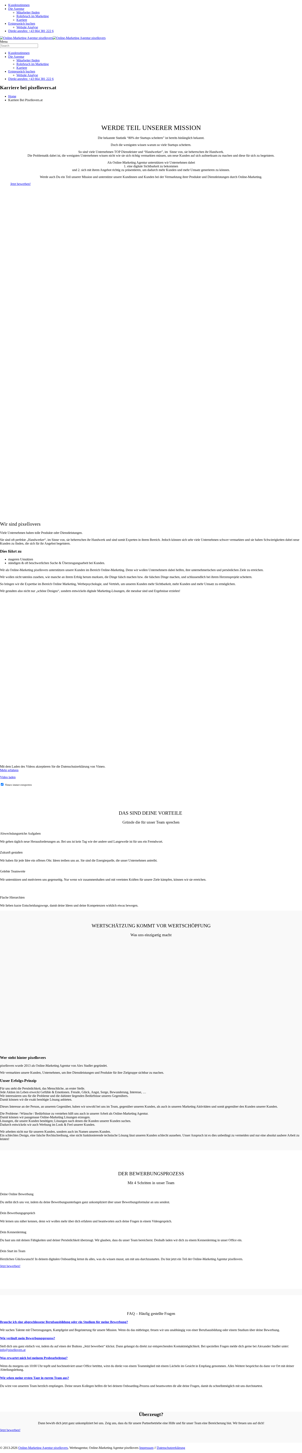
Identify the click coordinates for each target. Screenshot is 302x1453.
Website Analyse (27, 27)
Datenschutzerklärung (171, 1448)
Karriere (21, 20)
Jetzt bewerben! (20, 184)
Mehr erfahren (9, 770)
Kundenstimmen (19, 5)
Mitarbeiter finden (28, 12)
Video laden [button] (8, 777)
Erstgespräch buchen (21, 23)
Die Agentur (16, 8)
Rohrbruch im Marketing (32, 16)
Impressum (146, 1448)
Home (12, 96)
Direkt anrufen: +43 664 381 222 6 (31, 31)
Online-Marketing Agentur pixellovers (43, 1448)
